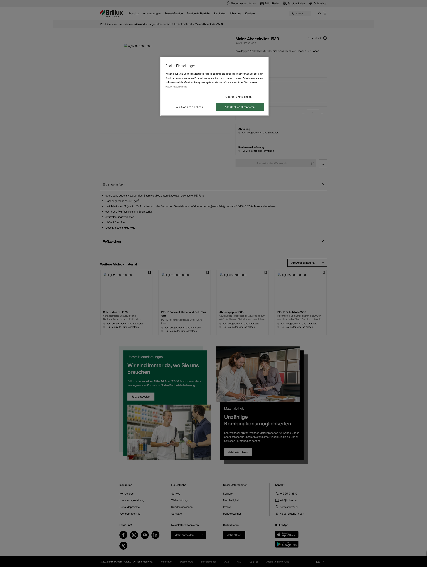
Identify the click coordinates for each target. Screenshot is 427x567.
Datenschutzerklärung (176, 86)
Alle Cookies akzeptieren (240, 107)
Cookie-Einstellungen (239, 97)
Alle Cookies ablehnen (189, 107)
